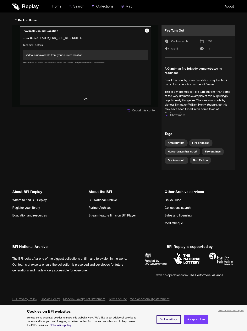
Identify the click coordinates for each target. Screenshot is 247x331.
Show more (177, 115)
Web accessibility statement (149, 299)
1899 (209, 41)
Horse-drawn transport (182, 151)
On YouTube (173, 200)
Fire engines (213, 151)
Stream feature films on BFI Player (112, 215)
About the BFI (100, 192)
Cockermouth (179, 41)
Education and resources (29, 215)
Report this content (144, 110)
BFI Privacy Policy (24, 299)
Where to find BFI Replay (29, 200)
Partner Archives (100, 208)
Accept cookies (196, 319)
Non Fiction (200, 160)
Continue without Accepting (231, 310)
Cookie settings (169, 319)
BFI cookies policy (60, 324)
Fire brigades (200, 143)
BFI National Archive (103, 200)
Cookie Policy (50, 299)
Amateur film (176, 143)
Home (56, 6)
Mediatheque (174, 223)
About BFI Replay (27, 192)
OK (85, 98)
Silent (174, 48)
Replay (30, 6)
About (229, 6)
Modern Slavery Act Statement (84, 299)
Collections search (178, 208)
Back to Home (27, 20)
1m (208, 48)
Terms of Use (118, 299)
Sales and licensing (178, 215)
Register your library (26, 208)
